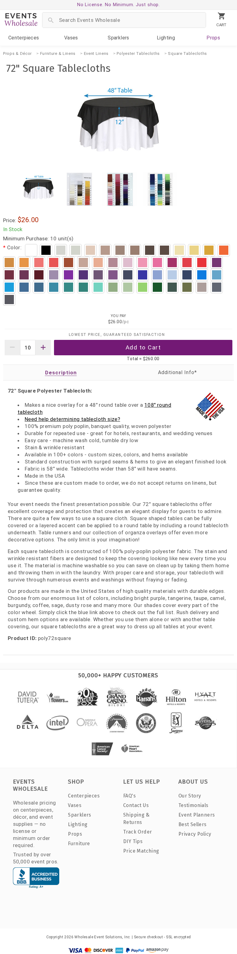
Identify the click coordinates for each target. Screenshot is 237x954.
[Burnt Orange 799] (54, 262)
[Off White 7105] (61, 250)
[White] (31, 250)
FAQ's (129, 796)
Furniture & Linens (58, 53)
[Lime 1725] (142, 287)
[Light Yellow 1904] (179, 250)
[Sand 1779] (135, 250)
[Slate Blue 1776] (24, 287)
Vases (71, 38)
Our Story (189, 796)
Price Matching (141, 851)
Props (213, 38)
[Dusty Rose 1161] (113, 262)
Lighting (166, 38)
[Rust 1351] (68, 262)
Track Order (137, 832)
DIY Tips (133, 841)
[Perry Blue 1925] (157, 275)
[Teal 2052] (68, 287)
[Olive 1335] (187, 287)
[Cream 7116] (90, 250)
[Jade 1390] (54, 287)
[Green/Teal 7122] (83, 287)
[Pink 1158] (142, 262)
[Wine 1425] (9, 275)
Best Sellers (192, 824)
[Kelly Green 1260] (157, 287)
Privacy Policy (194, 834)
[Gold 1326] (9, 262)
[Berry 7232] (24, 275)
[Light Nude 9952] (83, 262)
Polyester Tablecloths (138, 53)
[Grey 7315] (216, 287)
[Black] (46, 250)
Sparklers (118, 38)
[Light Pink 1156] (128, 262)
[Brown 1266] (164, 250)
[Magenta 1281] (216, 262)
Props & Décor (17, 53)
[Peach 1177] (98, 262)
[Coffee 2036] (149, 250)
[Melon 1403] (209, 250)
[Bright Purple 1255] (68, 275)
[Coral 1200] (39, 262)
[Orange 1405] (224, 250)
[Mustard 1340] (24, 262)
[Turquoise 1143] (216, 275)
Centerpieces (23, 38)
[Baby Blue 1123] (172, 275)
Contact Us (136, 805)
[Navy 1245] (128, 275)
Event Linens (96, 53)
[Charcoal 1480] (9, 299)
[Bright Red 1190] (202, 262)
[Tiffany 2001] (98, 287)
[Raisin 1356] (113, 275)
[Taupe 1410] (120, 250)
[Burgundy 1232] (39, 275)
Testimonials (193, 805)
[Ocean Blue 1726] (202, 275)
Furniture (79, 843)
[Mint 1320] (128, 287)
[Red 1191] (187, 262)
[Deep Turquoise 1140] (9, 287)
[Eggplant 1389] (98, 275)
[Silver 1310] (202, 287)
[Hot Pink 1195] (157, 262)
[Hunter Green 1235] (172, 287)
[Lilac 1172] (54, 275)
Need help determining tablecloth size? (72, 419)
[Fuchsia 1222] (172, 262)
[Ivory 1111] (75, 250)
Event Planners (196, 815)
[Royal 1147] (142, 275)
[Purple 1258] (83, 275)
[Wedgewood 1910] (187, 275)
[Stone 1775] (105, 250)
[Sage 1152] (113, 287)
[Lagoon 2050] (39, 287)
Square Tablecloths (187, 53)
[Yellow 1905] (194, 250)
